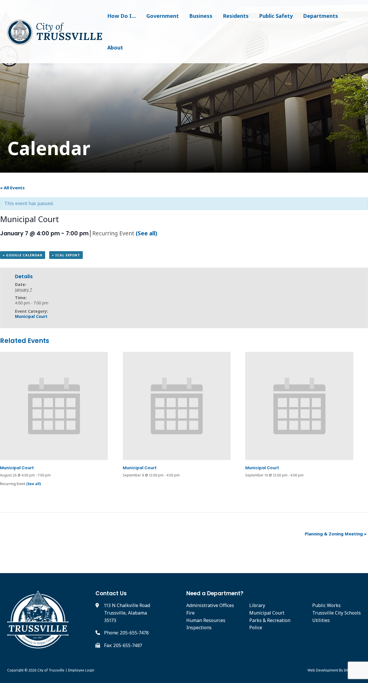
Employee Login (81, 670)
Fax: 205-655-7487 (123, 645)
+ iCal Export (66, 255)
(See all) (146, 233)
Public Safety (276, 15)
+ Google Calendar (23, 255)
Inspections (199, 627)
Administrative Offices (210, 605)
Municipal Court (31, 316)
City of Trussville (50, 670)
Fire (190, 613)
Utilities (321, 620)
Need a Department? (215, 593)
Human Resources (205, 620)
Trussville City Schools (336, 613)
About (115, 47)
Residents (236, 15)
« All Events (12, 187)
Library (257, 605)
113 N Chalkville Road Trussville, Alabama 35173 (127, 612)
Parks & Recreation (269, 620)
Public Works (326, 605)
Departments (320, 15)
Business (200, 15)
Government (162, 15)
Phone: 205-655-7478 (126, 632)
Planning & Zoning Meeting (336, 534)
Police (255, 627)
